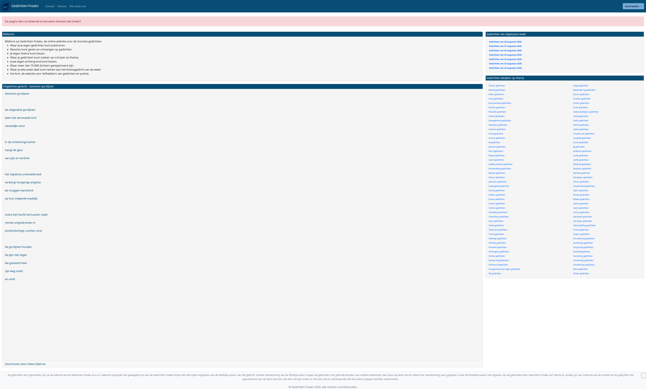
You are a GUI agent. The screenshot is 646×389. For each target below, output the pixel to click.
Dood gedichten (496, 98)
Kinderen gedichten (582, 151)
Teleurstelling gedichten (584, 225)
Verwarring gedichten (499, 260)
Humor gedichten (497, 138)
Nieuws (62, 6)
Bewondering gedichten (584, 90)
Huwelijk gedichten (582, 138)
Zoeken (50, 6)
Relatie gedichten (581, 199)
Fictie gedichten (580, 107)
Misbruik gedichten (582, 164)
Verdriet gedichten (497, 242)
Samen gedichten (497, 203)
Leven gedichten (496, 159)
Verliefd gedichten (581, 251)
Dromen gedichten (582, 98)
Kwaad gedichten (497, 155)
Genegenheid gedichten (500, 120)
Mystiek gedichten (581, 173)
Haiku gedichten (580, 120)
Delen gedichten (496, 94)
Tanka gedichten (496, 225)
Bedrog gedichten (497, 90)
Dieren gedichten (581, 94)
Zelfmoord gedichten (498, 264)
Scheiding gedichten (498, 212)
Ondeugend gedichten (499, 186)
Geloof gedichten (497, 116)
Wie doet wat (77, 6)
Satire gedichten (580, 203)
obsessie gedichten (498, 181)
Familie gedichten (497, 107)
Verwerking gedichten (583, 260)
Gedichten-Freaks (24, 6)
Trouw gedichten (496, 234)
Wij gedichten (495, 273)
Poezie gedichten (497, 199)
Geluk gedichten (580, 116)
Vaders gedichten (581, 234)
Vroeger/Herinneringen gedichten (504, 269)
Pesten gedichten (581, 194)
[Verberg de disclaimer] (643, 375)
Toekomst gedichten (498, 229)
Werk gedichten (580, 269)
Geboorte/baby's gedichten (586, 111)
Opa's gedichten (580, 190)
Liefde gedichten (581, 159)
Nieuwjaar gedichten (583, 177)
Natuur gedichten (497, 177)
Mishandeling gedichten (500, 168)
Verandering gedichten (584, 238)
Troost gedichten (581, 229)
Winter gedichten (581, 273)
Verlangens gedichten (499, 251)
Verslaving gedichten (583, 256)
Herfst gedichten (581, 125)
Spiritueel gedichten (582, 216)
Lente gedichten (580, 155)
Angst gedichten (580, 85)
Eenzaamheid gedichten (500, 103)
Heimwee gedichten (498, 125)
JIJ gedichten (579, 146)
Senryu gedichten (581, 212)
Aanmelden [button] (632, 6)
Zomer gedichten (581, 103)
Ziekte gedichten (581, 129)
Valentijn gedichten (497, 238)
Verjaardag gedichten (583, 247)
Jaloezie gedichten (497, 146)
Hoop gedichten (496, 133)
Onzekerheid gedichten (584, 186)
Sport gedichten (496, 221)
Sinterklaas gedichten (499, 216)
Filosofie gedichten (497, 111)
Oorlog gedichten (497, 190)
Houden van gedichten (583, 133)
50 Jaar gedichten (497, 85)
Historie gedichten (497, 129)
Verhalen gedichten (498, 247)
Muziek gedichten (497, 173)
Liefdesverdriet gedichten (500, 164)
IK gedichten (494, 142)
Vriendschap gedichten (584, 264)
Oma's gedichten (581, 181)
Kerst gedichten (496, 151)
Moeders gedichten (582, 168)
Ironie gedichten (580, 142)
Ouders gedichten (497, 194)
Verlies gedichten (497, 256)
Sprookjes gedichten (582, 221)
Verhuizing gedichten (583, 242)
